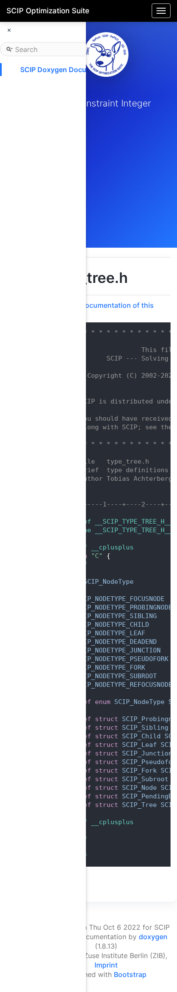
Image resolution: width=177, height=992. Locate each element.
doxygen (153, 936)
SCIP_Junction (147, 753)
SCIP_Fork (139, 770)
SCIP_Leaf (139, 745)
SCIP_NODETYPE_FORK (110, 667)
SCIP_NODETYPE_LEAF (110, 633)
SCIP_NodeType (108, 581)
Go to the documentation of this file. (101, 309)
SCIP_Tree (139, 805)
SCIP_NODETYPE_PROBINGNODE (124, 607)
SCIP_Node (139, 788)
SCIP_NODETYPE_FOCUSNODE (120, 599)
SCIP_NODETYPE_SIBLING (116, 616)
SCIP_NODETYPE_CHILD (112, 624)
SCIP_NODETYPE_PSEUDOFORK (122, 659)
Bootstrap (130, 974)
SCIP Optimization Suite (47, 10)
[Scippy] (106, 54)
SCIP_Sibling (145, 727)
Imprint (106, 965)
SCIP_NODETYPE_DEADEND (116, 642)
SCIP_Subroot (145, 779)
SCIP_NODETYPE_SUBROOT (116, 676)
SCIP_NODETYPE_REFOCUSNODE (124, 685)
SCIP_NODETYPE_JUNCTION (118, 650)
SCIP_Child (141, 736)
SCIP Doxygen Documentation (70, 69)
